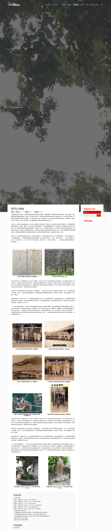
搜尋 (99, 215)
